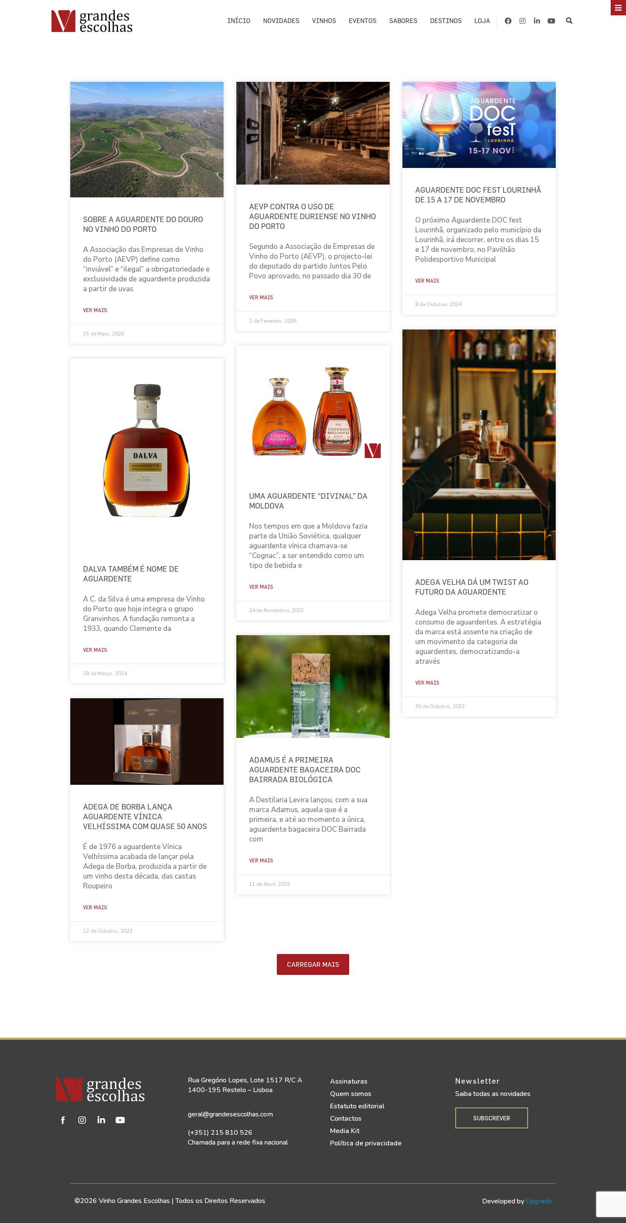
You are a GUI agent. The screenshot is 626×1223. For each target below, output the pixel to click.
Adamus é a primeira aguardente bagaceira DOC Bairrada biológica (305, 769)
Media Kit (344, 1131)
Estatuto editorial (357, 1106)
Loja (482, 20)
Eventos (362, 20)
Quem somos (350, 1094)
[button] (569, 20)
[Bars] (618, 7)
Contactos (346, 1118)
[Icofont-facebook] (63, 1120)
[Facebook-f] (508, 21)
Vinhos (324, 20)
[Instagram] (522, 21)
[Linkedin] (101, 1120)
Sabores (403, 20)
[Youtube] (551, 21)
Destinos (446, 20)
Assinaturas (349, 1081)
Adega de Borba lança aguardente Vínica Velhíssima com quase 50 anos (145, 816)
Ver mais (95, 310)
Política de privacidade (366, 1143)
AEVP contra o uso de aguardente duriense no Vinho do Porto (312, 216)
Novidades (281, 20)
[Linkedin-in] (537, 21)
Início (238, 20)
